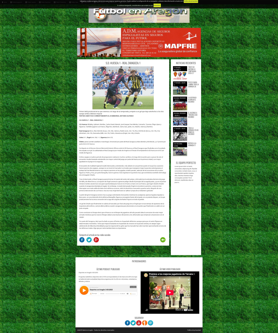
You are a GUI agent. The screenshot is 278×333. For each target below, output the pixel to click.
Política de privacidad (194, 330)
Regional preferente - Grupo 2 (180, 114)
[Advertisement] (186, 220)
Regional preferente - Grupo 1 (180, 99)
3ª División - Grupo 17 (179, 84)
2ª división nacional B (177, 68)
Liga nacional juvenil (178, 145)
